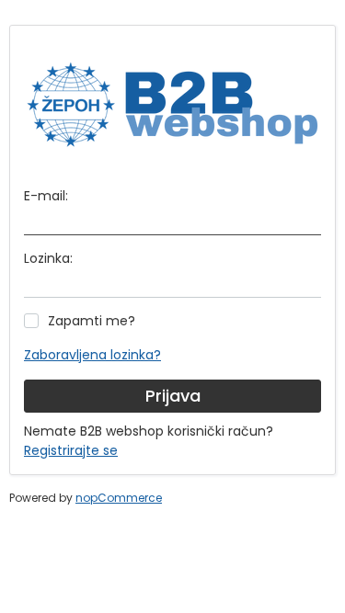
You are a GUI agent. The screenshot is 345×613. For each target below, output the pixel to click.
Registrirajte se (71, 450)
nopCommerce (118, 497)
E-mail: (46, 196)
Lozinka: (48, 258)
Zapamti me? (91, 321)
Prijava (173, 395)
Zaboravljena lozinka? (92, 355)
